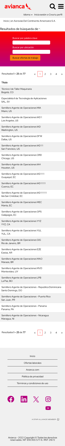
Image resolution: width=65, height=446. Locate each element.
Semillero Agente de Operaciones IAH (21, 164)
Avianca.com (32, 369)
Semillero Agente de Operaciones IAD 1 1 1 (23, 173)
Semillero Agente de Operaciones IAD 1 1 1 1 (23, 183)
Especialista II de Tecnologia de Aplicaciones (24, 98)
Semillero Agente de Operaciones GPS (22, 211)
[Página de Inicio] (17, 6)
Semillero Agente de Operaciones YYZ (21, 221)
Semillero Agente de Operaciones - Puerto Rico (26, 296)
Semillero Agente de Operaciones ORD (22, 154)
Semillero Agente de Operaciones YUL (21, 230)
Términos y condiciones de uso (32, 383)
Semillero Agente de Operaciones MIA (21, 107)
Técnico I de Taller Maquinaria (17, 88)
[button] (61, 6)
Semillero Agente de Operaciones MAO (22, 258)
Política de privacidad (32, 376)
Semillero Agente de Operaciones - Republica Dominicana (31, 287)
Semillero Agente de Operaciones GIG (21, 239)
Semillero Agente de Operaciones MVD (22, 268)
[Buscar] (52, 6)
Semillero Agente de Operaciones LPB (21, 277)
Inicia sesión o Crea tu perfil (48, 14)
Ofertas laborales (32, 362)
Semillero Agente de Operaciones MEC (22, 202)
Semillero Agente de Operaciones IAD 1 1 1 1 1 (24, 192)
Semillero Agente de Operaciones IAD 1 (22, 117)
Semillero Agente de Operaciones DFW (22, 136)
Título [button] (5, 82)
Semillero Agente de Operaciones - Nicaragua (25, 315)
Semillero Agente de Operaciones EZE (21, 249)
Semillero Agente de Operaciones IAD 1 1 (22, 145)
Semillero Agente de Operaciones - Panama (24, 305)
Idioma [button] (27, 14)
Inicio (6, 20)
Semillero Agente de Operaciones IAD (21, 126)
